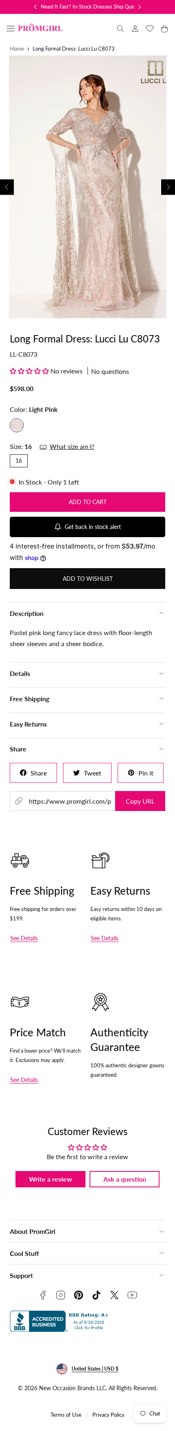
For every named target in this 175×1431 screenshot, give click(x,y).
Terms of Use (65, 1415)
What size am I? (72, 446)
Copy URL (140, 801)
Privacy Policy (108, 1415)
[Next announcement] (139, 7)
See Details (24, 938)
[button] (10, 28)
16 (18, 460)
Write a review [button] (50, 1179)
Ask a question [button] (124, 1179)
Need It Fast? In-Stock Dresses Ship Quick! (90, 6)
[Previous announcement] (35, 7)
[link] (135, 28)
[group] (87, 187)
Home (17, 49)
